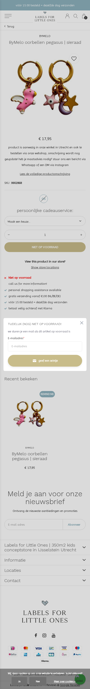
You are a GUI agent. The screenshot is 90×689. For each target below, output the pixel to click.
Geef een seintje (48, 360)
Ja (19, 681)
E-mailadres (16, 338)
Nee (38, 681)
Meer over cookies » (64, 681)
